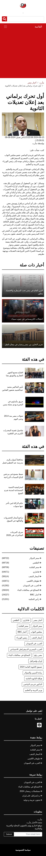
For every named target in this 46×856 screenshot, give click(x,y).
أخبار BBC (34, 595)
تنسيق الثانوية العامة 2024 (31, 667)
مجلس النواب (36, 632)
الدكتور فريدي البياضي (32, 684)
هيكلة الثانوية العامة (34, 678)
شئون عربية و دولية (32, 800)
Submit (9, 834)
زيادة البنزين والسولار (33, 673)
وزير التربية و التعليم (33, 690)
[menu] (5, 26)
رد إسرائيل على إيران (31, 796)
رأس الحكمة (34, 599)
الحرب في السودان (31, 585)
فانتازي (36, 572)
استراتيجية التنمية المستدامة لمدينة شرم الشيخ (13, 490)
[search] (4, 18)
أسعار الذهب (33, 576)
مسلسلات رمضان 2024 (30, 791)
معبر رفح (38, 655)
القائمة (38, 26)
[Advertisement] (23, 53)
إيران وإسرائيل (36, 661)
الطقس (36, 563)
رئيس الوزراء (21, 638)
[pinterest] (39, 725)
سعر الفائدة (34, 567)
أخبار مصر (37, 620)
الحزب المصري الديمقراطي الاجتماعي (26, 649)
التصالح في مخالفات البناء (28, 590)
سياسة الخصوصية (23, 850)
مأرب (41, 83)
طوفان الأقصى (33, 581)
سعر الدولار (34, 558)
